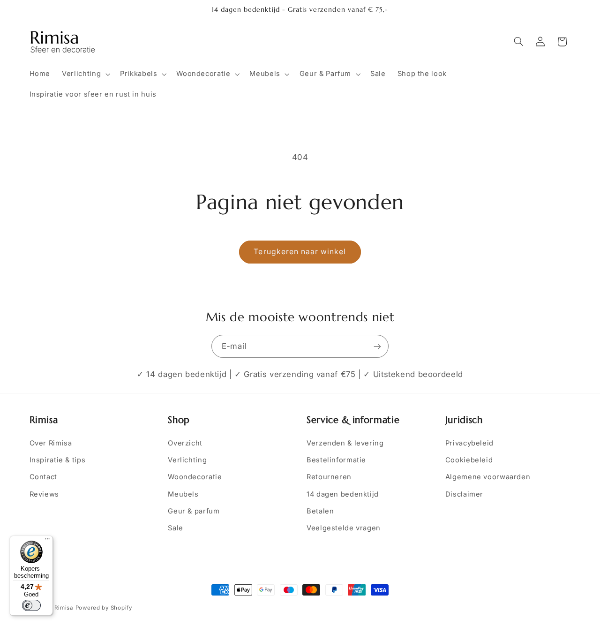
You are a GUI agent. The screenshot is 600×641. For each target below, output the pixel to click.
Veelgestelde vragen (344, 528)
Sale (175, 528)
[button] (85, 74)
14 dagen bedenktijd (343, 494)
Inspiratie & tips (58, 460)
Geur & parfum (193, 511)
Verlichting (187, 460)
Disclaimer (464, 494)
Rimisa (63, 607)
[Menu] (47, 541)
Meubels (183, 494)
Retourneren (329, 477)
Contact (43, 477)
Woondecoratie (195, 477)
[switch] (31, 605)
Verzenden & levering (345, 443)
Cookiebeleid (469, 460)
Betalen (320, 511)
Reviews (44, 494)
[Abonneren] (377, 346)
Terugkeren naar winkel (300, 251)
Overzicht (185, 443)
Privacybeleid (469, 443)
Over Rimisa (51, 443)
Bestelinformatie (336, 460)
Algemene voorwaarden (488, 477)
